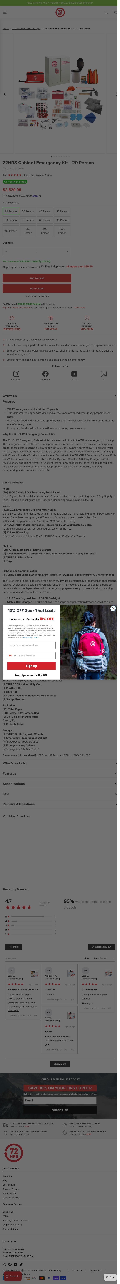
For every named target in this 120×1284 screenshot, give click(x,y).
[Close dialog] (113, 608)
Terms (36, 637)
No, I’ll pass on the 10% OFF (31, 675)
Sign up (31, 666)
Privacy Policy (27, 637)
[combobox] (12, 655)
